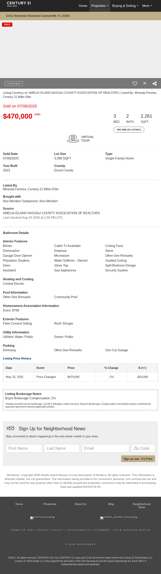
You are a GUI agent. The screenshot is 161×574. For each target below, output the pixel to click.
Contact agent (13, 83)
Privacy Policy (51, 530)
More (148, 8)
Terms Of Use (22, 530)
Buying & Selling (126, 8)
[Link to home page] (21, 6)
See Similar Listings (129, 129)
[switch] (135, 83)
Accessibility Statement (89, 530)
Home (83, 5)
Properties (100, 8)
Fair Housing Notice (133, 530)
